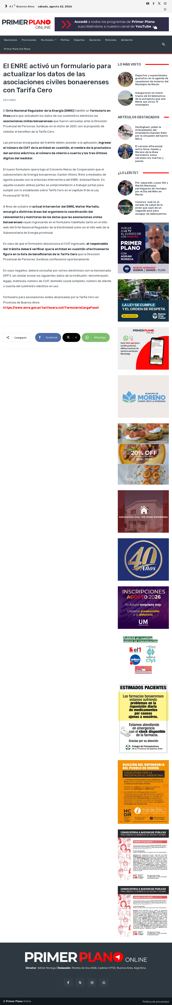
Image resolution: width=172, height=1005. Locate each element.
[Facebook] (153, 3)
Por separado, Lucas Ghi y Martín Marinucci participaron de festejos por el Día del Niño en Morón (151, 188)
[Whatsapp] (165, 9)
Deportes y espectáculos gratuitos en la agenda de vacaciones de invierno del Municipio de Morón (151, 80)
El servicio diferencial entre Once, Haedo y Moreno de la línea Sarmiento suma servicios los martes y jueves (149, 154)
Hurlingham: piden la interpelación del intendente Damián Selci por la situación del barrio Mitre (151, 133)
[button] (163, 44)
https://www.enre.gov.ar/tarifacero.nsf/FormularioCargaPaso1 (51, 307)
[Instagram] (165, 3)
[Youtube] (147, 3)
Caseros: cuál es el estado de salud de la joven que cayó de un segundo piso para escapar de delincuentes (151, 208)
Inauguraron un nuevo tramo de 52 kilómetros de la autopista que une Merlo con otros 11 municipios (150, 98)
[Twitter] (159, 3)
